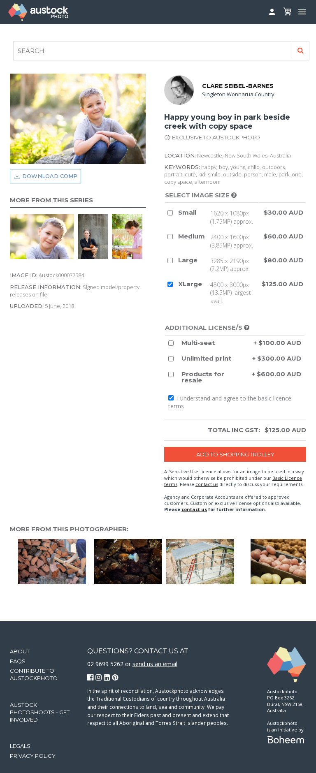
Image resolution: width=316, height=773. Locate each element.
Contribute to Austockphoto (34, 674)
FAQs (18, 661)
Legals (20, 746)
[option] (95, 236)
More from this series (51, 200)
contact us (206, 484)
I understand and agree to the (229, 402)
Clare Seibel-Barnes (238, 86)
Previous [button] (14, 236)
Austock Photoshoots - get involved (40, 712)
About (20, 651)
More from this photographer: (69, 529)
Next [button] (141, 236)
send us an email (154, 664)
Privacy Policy (33, 755)
